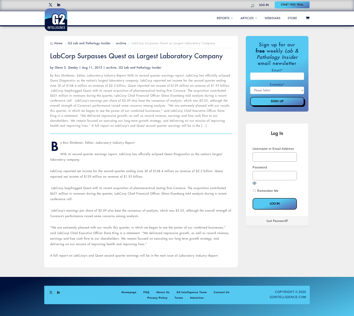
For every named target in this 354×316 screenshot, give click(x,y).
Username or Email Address (273, 148)
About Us (163, 292)
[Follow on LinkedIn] (58, 4)
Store (292, 18)
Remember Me (267, 190)
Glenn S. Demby (66, 67)
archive (111, 67)
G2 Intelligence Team (192, 292)
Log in (264, 5)
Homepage (129, 292)
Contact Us (222, 292)
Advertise (197, 297)
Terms (179, 297)
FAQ (146, 292)
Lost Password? (277, 221)
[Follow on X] (50, 4)
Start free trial (292, 4)
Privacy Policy (157, 297)
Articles (247, 18)
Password (260, 167)
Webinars (273, 18)
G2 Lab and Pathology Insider (140, 67)
